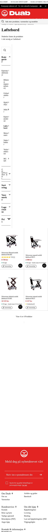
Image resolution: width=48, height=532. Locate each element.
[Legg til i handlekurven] (20, 266)
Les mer (24, 485)
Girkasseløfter (6, 95)
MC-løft (5, 160)
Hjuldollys (6, 104)
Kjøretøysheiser (6, 119)
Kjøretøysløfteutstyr (5, 73)
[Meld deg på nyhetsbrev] (41, 475)
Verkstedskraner (6, 152)
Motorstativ (6, 134)
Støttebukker (6, 142)
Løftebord (6, 127)
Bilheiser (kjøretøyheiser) (6, 84)
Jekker (6, 111)
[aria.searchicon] (2, 21)
